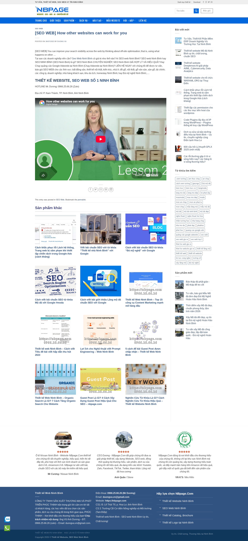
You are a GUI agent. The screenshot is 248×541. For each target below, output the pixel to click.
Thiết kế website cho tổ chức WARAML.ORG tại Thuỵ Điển (198, 80)
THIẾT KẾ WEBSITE (52, 80)
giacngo (196, 183)
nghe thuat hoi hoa (195, 216)
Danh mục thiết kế (184, 2)
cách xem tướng (183, 183)
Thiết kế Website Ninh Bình (48, 533)
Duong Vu (61, 41)
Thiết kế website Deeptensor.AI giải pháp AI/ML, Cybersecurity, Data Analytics (197, 67)
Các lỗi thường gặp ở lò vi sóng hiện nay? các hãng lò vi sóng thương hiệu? (198, 159)
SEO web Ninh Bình (131, 517)
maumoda (180, 197)
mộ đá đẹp (204, 211)
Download (196, 2)
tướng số (197, 258)
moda (202, 197)
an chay (206, 179)
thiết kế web (181, 253)
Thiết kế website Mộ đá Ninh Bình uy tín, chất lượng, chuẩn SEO (198, 53)
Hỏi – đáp (128, 20)
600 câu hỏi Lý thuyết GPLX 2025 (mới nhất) (198, 148)
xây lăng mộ (181, 263)
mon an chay (181, 202)
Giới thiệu (55, 20)
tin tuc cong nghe (183, 258)
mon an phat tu (195, 202)
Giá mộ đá (206, 183)
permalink (82, 200)
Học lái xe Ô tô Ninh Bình (77, 533)
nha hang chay (198, 221)
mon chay (180, 207)
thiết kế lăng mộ (203, 249)
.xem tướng (181, 179)
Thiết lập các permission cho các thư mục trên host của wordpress (198, 110)
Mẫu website (113, 20)
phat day (191, 225)
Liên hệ (142, 20)
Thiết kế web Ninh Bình (108, 517)
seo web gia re (182, 239)
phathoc (200, 225)
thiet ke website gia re (185, 249)
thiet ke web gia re (183, 244)
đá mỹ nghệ (194, 263)
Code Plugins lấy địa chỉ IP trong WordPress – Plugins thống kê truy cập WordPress (198, 123)
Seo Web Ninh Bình (82, 58)
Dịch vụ (83, 20)
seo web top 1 (196, 239)
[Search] (196, 10)
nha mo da (180, 225)
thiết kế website (195, 253)
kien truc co (191, 188)
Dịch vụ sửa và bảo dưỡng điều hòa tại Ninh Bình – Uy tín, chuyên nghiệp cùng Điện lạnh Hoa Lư (198, 136)
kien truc (179, 188)
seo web (204, 235)
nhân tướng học (182, 221)
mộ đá (178, 211)
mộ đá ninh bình (190, 211)
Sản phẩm (69, 20)
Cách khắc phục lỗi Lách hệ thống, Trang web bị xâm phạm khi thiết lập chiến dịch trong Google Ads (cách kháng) (198, 95)
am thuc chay (194, 179)
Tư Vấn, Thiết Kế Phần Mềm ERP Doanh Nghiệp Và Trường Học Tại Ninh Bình (198, 41)
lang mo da (180, 193)
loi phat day (205, 193)
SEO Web (39, 28)
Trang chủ (41, 20)
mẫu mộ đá (205, 207)
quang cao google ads (195, 230)
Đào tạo (97, 20)
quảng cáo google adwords (187, 235)
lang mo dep (193, 193)
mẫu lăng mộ (192, 207)
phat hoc (179, 230)
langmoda (202, 188)
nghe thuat (180, 216)
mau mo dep (192, 197)
